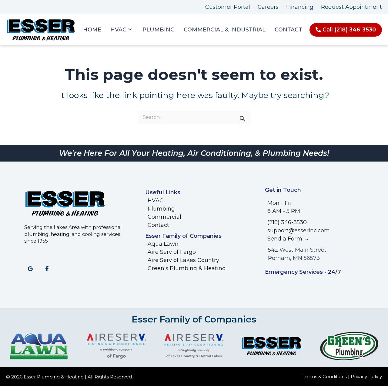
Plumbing (158, 29)
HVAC (118, 29)
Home (92, 29)
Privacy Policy (366, 376)
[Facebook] (47, 269)
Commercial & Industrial (225, 29)
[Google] (30, 269)
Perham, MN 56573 (294, 258)
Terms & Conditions (325, 376)
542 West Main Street (297, 250)
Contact (288, 29)
